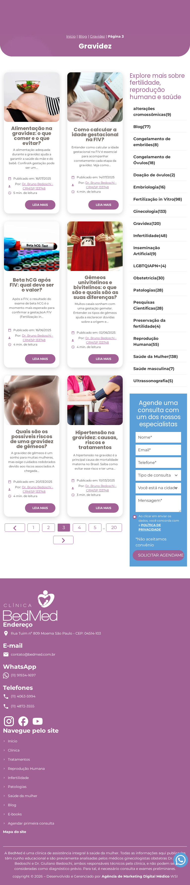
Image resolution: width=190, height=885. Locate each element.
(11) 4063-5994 (23, 696)
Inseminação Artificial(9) (146, 250)
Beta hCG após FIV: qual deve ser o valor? (32, 284)
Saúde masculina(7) (153, 368)
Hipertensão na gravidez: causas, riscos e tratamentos (95, 440)
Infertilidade (18, 778)
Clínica (14, 750)
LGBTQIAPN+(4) (149, 266)
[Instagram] (9, 721)
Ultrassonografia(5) (153, 380)
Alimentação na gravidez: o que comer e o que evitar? (31, 136)
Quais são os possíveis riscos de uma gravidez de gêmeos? (31, 439)
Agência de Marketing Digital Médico (135, 876)
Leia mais (40, 205)
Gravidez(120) (147, 223)
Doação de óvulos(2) (154, 175)
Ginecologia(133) (149, 211)
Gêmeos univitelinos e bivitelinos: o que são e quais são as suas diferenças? (95, 287)
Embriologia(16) (149, 187)
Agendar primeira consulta (31, 823)
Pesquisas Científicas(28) (148, 305)
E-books (15, 814)
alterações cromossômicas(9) (152, 111)
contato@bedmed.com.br (33, 654)
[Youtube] (38, 721)
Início (71, 36)
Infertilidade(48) (150, 235)
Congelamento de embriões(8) (151, 141)
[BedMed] (30, 605)
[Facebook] (23, 721)
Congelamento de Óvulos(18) (151, 160)
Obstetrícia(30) (149, 278)
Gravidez (97, 36)
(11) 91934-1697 (23, 675)
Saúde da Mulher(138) (155, 356)
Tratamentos (19, 759)
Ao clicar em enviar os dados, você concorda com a (159, 522)
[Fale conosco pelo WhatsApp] (180, 860)
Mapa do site (14, 832)
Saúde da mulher (22, 796)
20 (114, 527)
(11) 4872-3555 (22, 706)
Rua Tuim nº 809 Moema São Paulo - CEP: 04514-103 (56, 633)
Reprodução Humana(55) (146, 341)
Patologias (17, 786)
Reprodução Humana (26, 768)
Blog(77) (142, 126)
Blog (83, 36)
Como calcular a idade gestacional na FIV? (95, 134)
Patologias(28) (148, 290)
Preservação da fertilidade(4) (149, 323)
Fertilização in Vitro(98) (157, 199)
